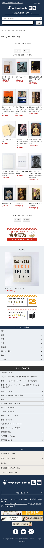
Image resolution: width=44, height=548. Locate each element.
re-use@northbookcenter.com (16, 504)
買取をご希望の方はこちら (12, 3)
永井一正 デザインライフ (14, 289)
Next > (26, 51)
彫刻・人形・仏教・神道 (18, 30)
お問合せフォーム (22, 493)
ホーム (4, 30)
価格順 (24, 43)
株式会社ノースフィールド (10, 499)
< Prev (17, 51)
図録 (9, 30)
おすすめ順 (17, 43)
